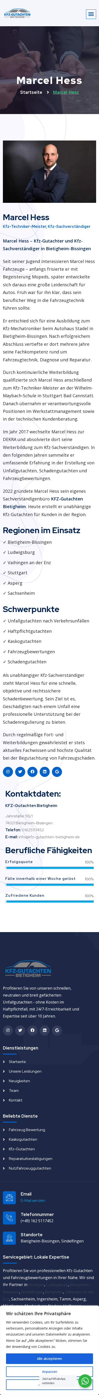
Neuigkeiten (19, 1080)
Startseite (31, 92)
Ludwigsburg (57, 1284)
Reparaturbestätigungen (30, 1158)
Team (14, 1090)
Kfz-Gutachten (22, 1149)
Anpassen (49, 1371)
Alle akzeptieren (49, 1358)
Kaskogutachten (23, 1139)
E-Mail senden (33, 1200)
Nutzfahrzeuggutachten (30, 1168)
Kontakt (15, 1100)
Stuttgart (36, 1284)
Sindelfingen (32, 1291)
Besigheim (54, 1291)
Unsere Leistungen (25, 1071)
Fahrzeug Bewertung (27, 1129)
